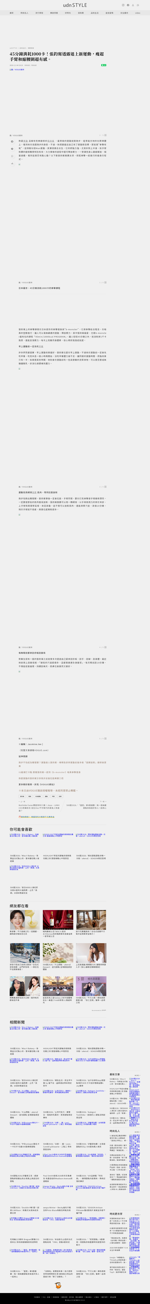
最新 (12, 12)
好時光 (68, 12)
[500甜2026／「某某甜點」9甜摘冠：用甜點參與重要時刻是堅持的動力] (91, 1227)
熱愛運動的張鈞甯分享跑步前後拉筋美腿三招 (41, 778)
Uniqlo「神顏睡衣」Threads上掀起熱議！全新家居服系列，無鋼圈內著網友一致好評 (118, 1261)
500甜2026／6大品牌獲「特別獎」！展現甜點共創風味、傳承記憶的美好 (90, 1178)
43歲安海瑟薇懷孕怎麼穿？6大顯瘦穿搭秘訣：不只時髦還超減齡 (119, 1230)
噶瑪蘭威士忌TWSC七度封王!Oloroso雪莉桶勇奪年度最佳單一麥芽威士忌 (57, 933)
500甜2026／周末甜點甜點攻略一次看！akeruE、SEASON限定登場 (91, 857)
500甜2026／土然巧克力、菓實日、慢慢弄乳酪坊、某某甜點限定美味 (57, 1115)
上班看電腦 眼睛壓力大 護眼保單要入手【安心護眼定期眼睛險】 (91, 965)
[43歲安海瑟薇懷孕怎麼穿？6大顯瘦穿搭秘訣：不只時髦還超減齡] (134, 1230)
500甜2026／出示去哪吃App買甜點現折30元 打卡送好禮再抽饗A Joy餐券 (90, 1083)
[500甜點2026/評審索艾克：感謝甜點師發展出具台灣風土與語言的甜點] (25, 1164)
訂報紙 (96, 1297)
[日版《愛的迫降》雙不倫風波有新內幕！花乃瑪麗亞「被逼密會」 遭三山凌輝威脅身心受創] (134, 1147)
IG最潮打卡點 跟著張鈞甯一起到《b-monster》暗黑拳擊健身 (50, 772)
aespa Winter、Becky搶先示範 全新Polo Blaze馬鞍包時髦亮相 (57, 1209)
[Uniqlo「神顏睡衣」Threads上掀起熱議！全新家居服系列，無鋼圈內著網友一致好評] (134, 1260)
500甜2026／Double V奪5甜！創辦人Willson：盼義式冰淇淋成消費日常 (24, 1210)
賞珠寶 (81, 12)
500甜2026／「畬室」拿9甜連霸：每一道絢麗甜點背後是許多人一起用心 (24, 1274)
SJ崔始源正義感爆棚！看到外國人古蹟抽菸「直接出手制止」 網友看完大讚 (119, 1139)
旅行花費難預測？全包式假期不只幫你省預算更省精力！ (90, 932)
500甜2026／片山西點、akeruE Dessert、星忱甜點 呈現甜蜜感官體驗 (57, 967)
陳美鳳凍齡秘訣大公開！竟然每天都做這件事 (24, 999)
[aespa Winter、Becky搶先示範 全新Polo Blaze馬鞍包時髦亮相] (58, 1195)
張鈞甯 (22, 796)
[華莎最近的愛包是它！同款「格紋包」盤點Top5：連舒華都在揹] (134, 1269)
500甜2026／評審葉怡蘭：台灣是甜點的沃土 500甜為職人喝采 (90, 1145)
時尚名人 (24, 12)
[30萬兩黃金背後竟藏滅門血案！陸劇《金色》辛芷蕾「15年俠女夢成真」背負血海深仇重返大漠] (134, 1167)
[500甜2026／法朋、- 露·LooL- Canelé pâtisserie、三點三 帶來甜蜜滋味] (58, 1132)
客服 (48, 1297)
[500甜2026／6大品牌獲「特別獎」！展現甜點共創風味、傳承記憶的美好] (91, 1164)
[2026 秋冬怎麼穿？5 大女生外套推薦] (134, 1250)
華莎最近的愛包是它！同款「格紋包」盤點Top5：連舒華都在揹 (118, 1269)
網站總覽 (113, 1297)
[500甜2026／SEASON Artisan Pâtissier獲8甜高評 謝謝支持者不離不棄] (91, 1195)
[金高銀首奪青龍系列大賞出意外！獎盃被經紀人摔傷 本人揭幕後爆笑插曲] (134, 1186)
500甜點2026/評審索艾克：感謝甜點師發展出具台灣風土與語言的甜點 (24, 1178)
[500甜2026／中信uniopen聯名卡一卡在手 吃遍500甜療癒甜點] (25, 1132)
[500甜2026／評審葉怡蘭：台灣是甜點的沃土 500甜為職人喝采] (91, 1132)
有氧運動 (38, 796)
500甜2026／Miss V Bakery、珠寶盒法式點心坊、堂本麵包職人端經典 (24, 858)
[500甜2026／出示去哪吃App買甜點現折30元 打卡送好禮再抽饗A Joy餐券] (91, 1068)
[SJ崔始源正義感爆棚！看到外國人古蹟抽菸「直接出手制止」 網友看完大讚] (134, 1138)
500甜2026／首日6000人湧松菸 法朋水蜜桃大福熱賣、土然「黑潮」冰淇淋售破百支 (24, 890)
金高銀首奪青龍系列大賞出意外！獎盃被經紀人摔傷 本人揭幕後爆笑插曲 (119, 1188)
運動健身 (31, 48)
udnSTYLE (13, 48)
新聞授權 (56, 1297)
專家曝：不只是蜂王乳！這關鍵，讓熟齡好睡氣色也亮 (24, 932)
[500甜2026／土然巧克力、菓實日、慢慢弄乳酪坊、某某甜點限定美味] (58, 1100)
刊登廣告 (37, 1297)
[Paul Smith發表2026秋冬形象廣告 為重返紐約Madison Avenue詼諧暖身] (58, 1164)
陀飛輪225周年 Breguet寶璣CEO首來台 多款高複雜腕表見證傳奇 (24, 1240)
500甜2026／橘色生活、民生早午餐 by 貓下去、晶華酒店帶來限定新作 (57, 1083)
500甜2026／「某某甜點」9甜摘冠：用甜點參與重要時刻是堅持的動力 (90, 1242)
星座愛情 (109, 12)
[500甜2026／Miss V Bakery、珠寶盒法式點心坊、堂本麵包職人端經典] (25, 843)
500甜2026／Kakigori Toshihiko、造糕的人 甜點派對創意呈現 (90, 1115)
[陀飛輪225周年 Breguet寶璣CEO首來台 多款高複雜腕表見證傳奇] (25, 1227)
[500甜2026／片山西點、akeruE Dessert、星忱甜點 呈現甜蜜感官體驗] (25, 1100)
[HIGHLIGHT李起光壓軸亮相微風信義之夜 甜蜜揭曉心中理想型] (58, 843)
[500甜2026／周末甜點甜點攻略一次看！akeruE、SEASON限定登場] (91, 843)
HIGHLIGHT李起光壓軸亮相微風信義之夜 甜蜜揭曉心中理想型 (57, 857)
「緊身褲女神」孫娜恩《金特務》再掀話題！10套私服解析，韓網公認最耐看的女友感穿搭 (118, 1241)
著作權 (71, 1297)
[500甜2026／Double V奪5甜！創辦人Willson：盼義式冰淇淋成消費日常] (25, 1195)
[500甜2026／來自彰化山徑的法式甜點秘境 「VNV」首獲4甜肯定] (58, 1227)
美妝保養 (54, 12)
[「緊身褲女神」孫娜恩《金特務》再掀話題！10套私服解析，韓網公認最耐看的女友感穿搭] (134, 1240)
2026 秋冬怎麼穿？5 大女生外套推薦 (119, 1248)
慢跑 (29, 796)
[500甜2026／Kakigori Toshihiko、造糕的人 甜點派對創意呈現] (91, 1100)
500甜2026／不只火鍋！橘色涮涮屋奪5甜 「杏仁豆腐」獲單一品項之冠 (90, 1000)
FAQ (44, 1297)
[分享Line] (12, 148)
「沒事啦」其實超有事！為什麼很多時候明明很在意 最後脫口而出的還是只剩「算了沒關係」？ (58, 1274)
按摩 (60, 796)
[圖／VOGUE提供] (58, 101)
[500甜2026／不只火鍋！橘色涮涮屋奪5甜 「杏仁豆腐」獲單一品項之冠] (91, 1259)
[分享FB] (12, 141)
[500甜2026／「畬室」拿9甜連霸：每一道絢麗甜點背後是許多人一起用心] (25, 1259)
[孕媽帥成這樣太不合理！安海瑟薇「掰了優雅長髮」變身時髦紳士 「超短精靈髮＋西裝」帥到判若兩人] (134, 1157)
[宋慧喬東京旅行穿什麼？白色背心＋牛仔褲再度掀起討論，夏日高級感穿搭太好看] (134, 1221)
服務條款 (64, 1297)
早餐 (53, 796)
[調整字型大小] (12, 163)
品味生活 (95, 12)
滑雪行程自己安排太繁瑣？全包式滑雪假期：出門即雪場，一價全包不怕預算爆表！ (24, 967)
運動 (46, 796)
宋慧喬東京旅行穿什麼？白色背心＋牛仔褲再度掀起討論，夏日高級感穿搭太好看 (118, 1222)
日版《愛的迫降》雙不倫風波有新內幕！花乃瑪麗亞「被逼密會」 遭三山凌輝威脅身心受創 (119, 1149)
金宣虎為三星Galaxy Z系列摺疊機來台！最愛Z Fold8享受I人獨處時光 (57, 1000)
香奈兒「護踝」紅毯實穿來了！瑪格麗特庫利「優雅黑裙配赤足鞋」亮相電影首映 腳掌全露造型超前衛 (119, 1179)
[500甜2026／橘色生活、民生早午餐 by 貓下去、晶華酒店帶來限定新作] (58, 1068)
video (137, 12)
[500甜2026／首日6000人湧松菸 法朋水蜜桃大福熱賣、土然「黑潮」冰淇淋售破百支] (25, 875)
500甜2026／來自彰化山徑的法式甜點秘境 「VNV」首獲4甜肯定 (57, 1240)
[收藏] (12, 156)
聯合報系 (89, 1297)
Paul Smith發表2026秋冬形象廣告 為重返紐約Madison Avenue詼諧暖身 (57, 1178)
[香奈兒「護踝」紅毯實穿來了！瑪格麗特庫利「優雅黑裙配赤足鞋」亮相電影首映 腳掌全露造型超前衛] (134, 1177)
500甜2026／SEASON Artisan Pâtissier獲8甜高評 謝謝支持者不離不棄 (90, 1210)
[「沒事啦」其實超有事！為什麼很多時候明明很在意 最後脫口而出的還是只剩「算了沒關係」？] (58, 1259)
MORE (137, 1075)
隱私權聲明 (79, 1297)
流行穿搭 (39, 12)
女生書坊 (124, 12)
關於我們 (104, 1297)
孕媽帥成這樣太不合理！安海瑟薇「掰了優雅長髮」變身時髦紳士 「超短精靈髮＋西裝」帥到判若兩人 (118, 1160)
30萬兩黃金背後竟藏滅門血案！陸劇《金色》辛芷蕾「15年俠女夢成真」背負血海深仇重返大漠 (118, 1170)
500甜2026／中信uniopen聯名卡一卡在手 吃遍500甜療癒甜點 (24, 1145)
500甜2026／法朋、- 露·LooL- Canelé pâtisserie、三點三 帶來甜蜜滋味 (57, 1146)
